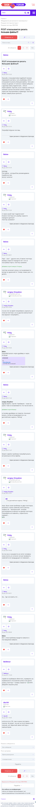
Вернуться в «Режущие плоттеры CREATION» (14, 782)
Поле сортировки (6, 751)
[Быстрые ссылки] (34, 12)
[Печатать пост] (9, 69)
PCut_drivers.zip (6, 362)
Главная (3, 799)
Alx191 (6, 702)
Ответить (8, 37)
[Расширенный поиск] (27, 13)
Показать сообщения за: (8, 743)
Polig (9, 111)
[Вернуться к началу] (32, 103)
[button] (27, 48)
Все (33, 48)
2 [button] (23, 48)
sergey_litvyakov (14, 292)
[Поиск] (25, 13)
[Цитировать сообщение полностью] (4, 69)
